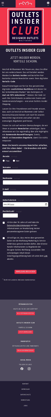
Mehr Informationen (25, 350)
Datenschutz (25, 395)
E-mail (9, 189)
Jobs (25, 406)
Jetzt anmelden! (25, 332)
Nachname (11, 178)
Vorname (10, 167)
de (48, 3)
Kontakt (25, 384)
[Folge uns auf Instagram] (29, 369)
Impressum (25, 389)
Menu (3, 5)
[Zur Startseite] (25, 3)
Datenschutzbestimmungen (18, 225)
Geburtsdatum (13, 200)
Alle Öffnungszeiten (25, 313)
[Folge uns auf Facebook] (22, 369)
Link (45, 256)
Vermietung (25, 400)
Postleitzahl (12, 211)
